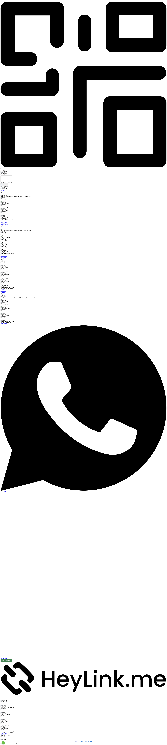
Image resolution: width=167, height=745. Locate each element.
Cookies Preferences (6, 660)
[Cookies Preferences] (3, 742)
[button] (83, 577)
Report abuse (4, 658)
